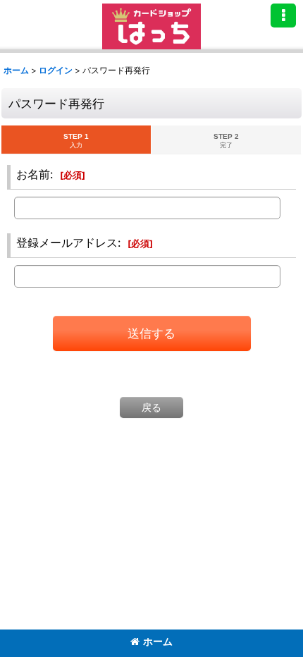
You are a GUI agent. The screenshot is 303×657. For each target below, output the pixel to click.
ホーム (158, 641)
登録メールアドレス (67, 242)
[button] (283, 15)
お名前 (33, 174)
